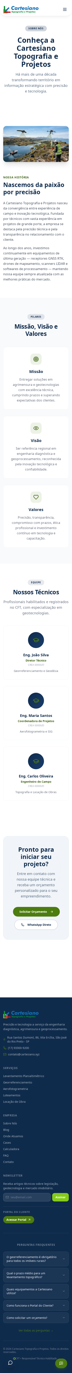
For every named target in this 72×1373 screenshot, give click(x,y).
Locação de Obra (14, 1102)
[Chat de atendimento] (10, 1362)
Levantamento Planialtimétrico (23, 1076)
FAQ (6, 1155)
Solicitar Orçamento (33, 912)
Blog (6, 1130)
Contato (8, 1162)
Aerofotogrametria (15, 1089)
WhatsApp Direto (39, 925)
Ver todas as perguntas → (36, 1330)
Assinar (60, 1197)
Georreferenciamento (17, 1082)
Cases (7, 1142)
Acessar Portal (16, 1220)
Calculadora (11, 1149)
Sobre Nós (10, 1123)
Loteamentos (11, 1095)
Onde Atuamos (13, 1136)
